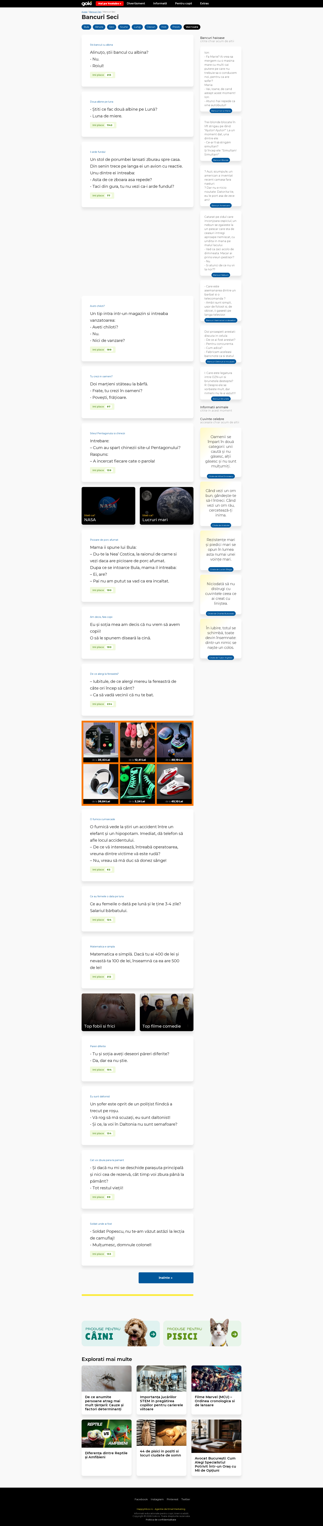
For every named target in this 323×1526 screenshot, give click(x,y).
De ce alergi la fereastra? (104, 673)
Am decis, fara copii (101, 616)
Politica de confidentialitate (161, 1519)
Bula (86, 26)
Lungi (137, 26)
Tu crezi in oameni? (101, 376)
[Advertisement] (137, 251)
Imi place (102, 74)
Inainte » (165, 1278)
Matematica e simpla (102, 946)
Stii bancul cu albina (101, 44)
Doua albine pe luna (101, 101)
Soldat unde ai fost (101, 1223)
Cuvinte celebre (212, 419)
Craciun (151, 26)
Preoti (176, 26)
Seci (111, 26)
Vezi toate (192, 26)
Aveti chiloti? (97, 306)
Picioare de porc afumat (104, 539)
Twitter (185, 1499)
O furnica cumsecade (102, 819)
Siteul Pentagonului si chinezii (107, 433)
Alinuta (99, 26)
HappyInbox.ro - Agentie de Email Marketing (161, 1509)
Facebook (141, 1499)
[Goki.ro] (87, 3)
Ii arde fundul (97, 151)
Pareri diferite (98, 1046)
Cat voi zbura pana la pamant (107, 1160)
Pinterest (172, 1499)
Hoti (163, 26)
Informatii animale (214, 407)
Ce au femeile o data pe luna (107, 896)
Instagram (157, 1499)
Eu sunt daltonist (100, 1096)
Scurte (124, 26)
